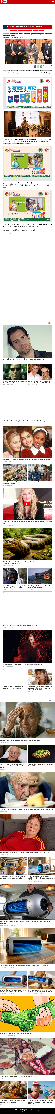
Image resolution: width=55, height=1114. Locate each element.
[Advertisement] (27, 14)
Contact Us (28, 1112)
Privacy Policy (20, 1112)
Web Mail (36, 1112)
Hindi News (6, 30)
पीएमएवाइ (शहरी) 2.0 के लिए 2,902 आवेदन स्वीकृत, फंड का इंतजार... (22, 26)
